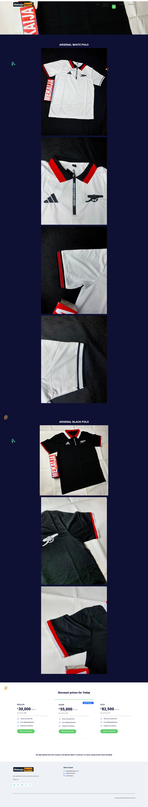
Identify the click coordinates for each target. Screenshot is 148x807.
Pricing (114, 4)
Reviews (121, 4)
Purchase (131, 4)
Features (105, 4)
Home (97, 4)
